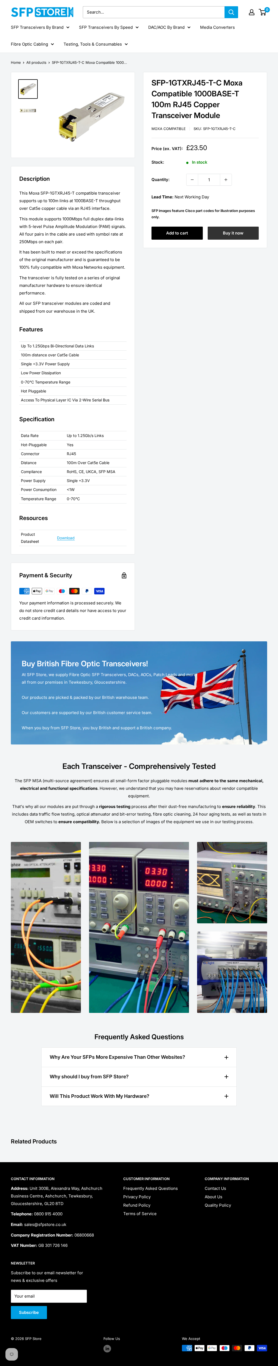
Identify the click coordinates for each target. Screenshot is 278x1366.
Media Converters (217, 27)
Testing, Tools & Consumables (93, 44)
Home (16, 62)
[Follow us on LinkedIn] (107, 1348)
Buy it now (233, 233)
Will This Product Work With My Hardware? (99, 1096)
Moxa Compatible (168, 128)
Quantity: (160, 179)
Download (66, 537)
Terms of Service (140, 1213)
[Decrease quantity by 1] (192, 179)
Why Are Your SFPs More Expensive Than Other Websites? (117, 1057)
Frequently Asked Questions (150, 1188)
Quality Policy (218, 1205)
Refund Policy (136, 1205)
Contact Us (215, 1188)
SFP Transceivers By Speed (106, 27)
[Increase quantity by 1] (226, 179)
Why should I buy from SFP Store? (89, 1076)
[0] (262, 12)
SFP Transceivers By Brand (37, 27)
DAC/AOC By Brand (166, 27)
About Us (213, 1196)
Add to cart (177, 233)
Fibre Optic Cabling (29, 44)
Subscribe (29, 1312)
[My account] (251, 12)
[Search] (231, 12)
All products (36, 62)
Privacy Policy (137, 1196)
